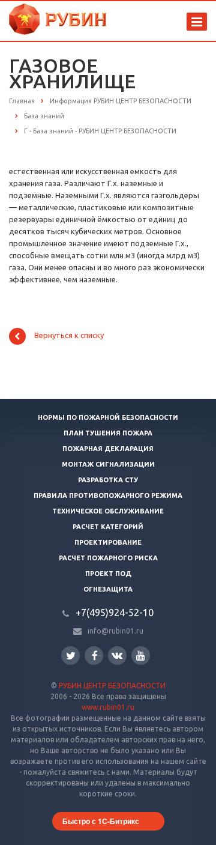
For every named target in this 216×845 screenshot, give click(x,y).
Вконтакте (117, 655)
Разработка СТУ (108, 479)
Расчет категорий (108, 526)
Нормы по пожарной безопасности (108, 417)
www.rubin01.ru (108, 707)
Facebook (94, 655)
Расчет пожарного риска (108, 558)
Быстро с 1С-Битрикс (100, 821)
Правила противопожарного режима (108, 495)
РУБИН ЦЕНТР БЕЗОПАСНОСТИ (112, 685)
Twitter (70, 655)
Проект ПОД (108, 573)
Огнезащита (108, 589)
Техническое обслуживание (108, 511)
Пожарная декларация (108, 448)
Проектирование (108, 542)
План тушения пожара (108, 433)
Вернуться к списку (69, 336)
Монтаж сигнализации (108, 464)
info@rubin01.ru (115, 631)
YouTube (140, 655)
